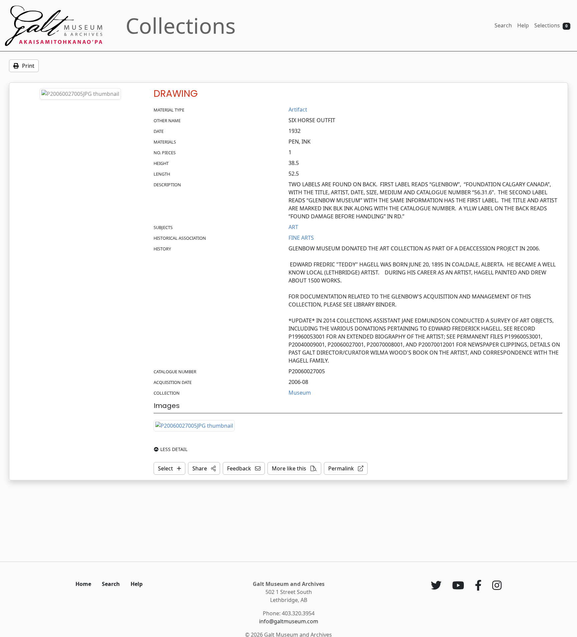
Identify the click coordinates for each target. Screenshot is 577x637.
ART (293, 227)
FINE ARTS (301, 237)
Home (83, 584)
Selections (551, 25)
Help (523, 25)
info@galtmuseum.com (288, 621)
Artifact (297, 109)
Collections (181, 25)
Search (503, 25)
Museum (299, 392)
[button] (204, 468)
